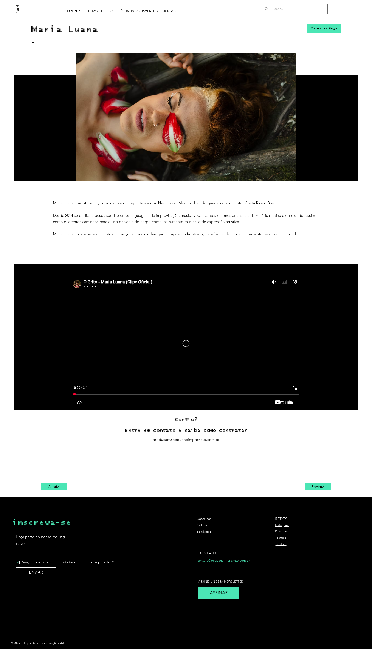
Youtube (281, 538)
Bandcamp (204, 532)
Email (20, 544)
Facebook (281, 531)
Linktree (281, 544)
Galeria (202, 525)
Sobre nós (204, 519)
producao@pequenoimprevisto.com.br (186, 439)
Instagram (282, 525)
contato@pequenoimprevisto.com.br (223, 560)
